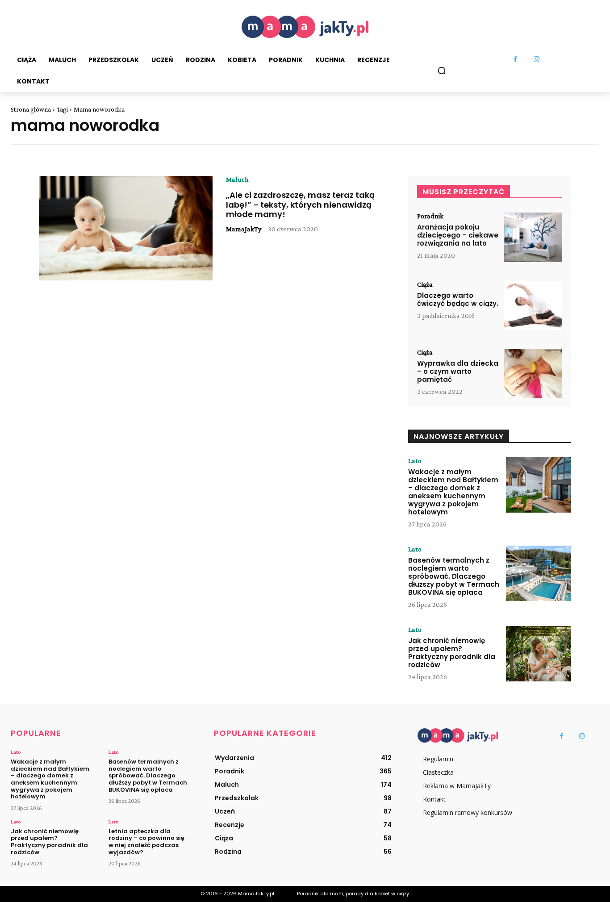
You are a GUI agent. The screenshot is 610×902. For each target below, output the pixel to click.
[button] (441, 70)
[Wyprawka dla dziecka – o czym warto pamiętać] (533, 373)
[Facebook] (515, 59)
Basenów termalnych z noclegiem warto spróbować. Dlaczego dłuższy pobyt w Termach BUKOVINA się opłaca (453, 576)
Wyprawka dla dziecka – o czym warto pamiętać (457, 371)
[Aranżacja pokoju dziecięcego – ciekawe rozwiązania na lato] (533, 237)
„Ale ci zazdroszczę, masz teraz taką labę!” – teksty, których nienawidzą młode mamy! (300, 204)
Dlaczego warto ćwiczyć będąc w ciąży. (457, 299)
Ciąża (425, 284)
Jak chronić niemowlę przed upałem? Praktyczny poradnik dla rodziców (451, 652)
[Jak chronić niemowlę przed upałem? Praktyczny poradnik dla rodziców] (538, 653)
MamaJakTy (243, 229)
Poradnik (430, 216)
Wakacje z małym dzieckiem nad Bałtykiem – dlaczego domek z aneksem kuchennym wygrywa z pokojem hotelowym (453, 492)
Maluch (237, 179)
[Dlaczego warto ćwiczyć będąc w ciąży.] (533, 305)
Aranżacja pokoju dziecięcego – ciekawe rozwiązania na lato (457, 235)
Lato (415, 460)
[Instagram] (536, 59)
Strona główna (31, 109)
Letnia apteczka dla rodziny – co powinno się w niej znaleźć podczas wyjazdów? (146, 841)
